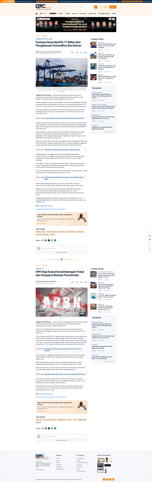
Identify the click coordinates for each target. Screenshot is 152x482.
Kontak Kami (80, 467)
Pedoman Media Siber (82, 462)
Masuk (113, 7)
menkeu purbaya (40, 231)
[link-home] (37, 13)
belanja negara (62, 419)
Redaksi (79, 460)
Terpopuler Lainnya (108, 131)
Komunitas (82, 13)
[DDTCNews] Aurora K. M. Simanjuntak (48, 52)
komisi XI (69, 419)
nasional (52, 234)
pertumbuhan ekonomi (50, 419)
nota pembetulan (71, 231)
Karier (78, 469)
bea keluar (62, 231)
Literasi (67, 13)
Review (74, 13)
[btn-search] (95, 7)
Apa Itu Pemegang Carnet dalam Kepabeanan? (90, 1)
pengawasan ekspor (52, 231)
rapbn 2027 (39, 419)
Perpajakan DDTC (104, 13)
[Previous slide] (37, 24)
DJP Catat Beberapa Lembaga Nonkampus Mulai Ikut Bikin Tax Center (60, 1)
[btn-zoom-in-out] (72, 53)
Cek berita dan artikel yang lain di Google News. (51, 209)
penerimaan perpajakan (42, 234)
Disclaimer (79, 464)
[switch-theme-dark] (101, 7)
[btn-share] (81, 53)
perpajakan (81, 231)
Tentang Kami (80, 458)
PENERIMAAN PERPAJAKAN (44, 39)
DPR (75, 419)
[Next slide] (114, 24)
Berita (61, 13)
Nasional (44, 36)
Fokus (114, 13)
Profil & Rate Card (81, 471)
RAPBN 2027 (39, 268)
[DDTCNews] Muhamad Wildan (46, 281)
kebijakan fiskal (82, 419)
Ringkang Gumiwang (46, 206)
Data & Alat (92, 13)
